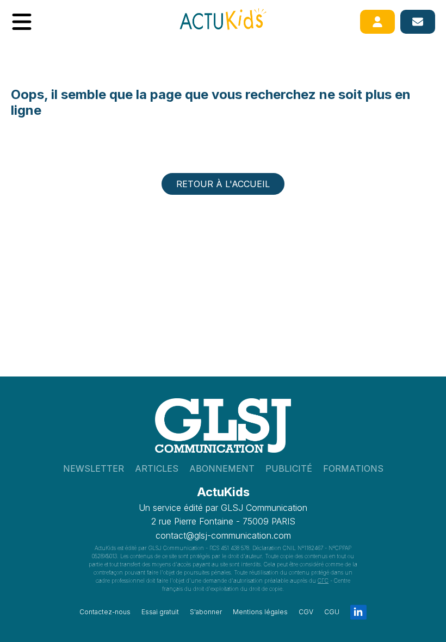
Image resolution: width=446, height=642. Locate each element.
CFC (323, 580)
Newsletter (93, 468)
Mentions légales (260, 612)
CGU (331, 612)
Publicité (288, 468)
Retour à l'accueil (223, 183)
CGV (306, 612)
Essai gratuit (160, 612)
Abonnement (222, 468)
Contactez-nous (105, 612)
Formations (353, 468)
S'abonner (206, 612)
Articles (156, 468)
